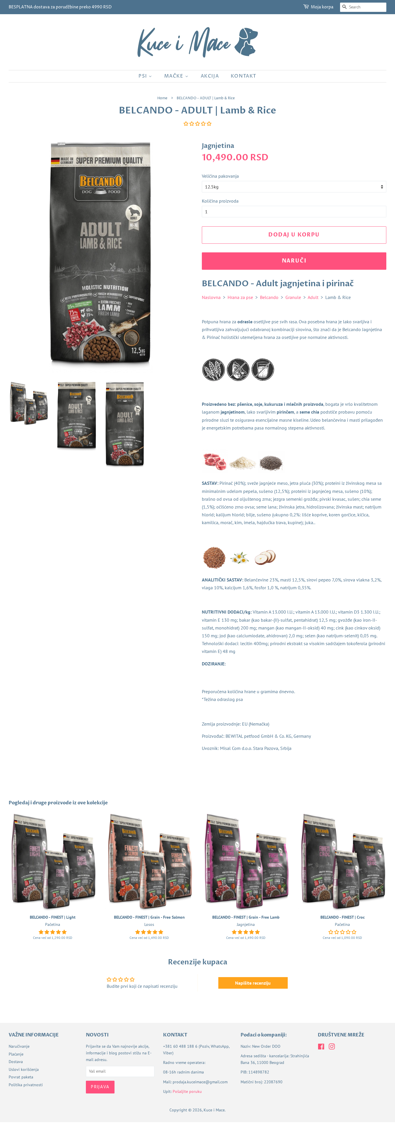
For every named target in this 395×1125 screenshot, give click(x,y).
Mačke (174, 76)
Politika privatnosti (26, 1084)
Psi (144, 76)
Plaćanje (16, 1054)
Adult (313, 297)
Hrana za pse (240, 297)
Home (162, 98)
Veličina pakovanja (220, 176)
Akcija (210, 76)
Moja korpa (322, 7)
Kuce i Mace (214, 1110)
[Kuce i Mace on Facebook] (321, 1047)
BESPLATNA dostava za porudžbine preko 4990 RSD (60, 7)
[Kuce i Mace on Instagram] (331, 1047)
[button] (197, 123)
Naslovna (211, 297)
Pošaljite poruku (187, 1091)
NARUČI (294, 261)
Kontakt (243, 76)
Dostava (16, 1061)
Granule (293, 297)
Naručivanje (19, 1046)
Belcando (269, 297)
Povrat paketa (21, 1077)
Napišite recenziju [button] (253, 983)
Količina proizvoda (220, 201)
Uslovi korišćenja (24, 1069)
